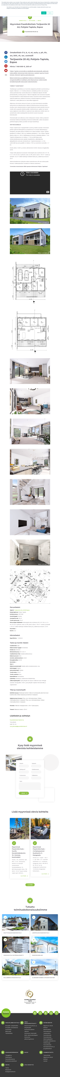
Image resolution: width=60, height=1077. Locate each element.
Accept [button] (43, 13)
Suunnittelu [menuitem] (8, 1029)
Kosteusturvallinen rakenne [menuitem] (29, 1030)
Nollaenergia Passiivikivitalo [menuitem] (47, 1043)
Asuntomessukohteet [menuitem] (11, 1061)
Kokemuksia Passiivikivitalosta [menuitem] (10, 1058)
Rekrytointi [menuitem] (8, 1069)
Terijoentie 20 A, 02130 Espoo (22, 610)
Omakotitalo (22, 20)
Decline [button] (50, 13)
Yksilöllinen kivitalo (12, 1022)
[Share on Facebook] (6, 52)
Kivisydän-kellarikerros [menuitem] (49, 1041)
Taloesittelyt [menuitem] (46, 1055)
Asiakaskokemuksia (11, 1052)
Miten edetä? (48, 1022)
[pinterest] (6, 66)
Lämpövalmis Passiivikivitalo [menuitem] (47, 1034)
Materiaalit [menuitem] (8, 1031)
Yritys (7, 1064)
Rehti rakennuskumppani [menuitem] (31, 1035)
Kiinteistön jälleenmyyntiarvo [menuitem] (29, 1038)
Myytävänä (32, 20)
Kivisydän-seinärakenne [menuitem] (11, 1027)
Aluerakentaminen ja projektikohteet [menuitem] (49, 1047)
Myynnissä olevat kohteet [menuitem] (48, 1026)
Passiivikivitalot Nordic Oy (31, 31)
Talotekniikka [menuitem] (9, 1033)
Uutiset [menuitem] (45, 1061)
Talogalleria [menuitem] (8, 1055)
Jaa (6, 75)
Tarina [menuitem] (7, 1067)
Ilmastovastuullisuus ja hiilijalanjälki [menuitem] (30, 1026)
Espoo (39, 20)
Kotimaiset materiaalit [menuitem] (30, 1033)
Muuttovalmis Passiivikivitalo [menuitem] (47, 1030)
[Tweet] (6, 61)
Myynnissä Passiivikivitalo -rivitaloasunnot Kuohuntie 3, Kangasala (39, 851)
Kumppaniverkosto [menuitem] (10, 1071)
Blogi (26, 1052)
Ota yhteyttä (29, 1064)
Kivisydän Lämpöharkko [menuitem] (11, 1025)
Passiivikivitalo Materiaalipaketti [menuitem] (48, 1038)
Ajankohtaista (48, 1052)
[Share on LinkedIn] (6, 57)
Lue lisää (23, 876)
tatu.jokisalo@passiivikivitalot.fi (18, 726)
